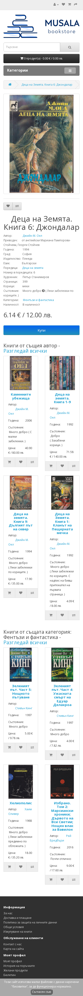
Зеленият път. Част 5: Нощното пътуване (21, 692)
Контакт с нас (12, 944)
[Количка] (69, 4)
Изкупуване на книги (17, 932)
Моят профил (12, 961)
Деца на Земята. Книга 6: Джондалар (46, 85)
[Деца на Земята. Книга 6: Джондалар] (41, 144)
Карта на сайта (13, 949)
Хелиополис (21, 803)
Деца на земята (31, 268)
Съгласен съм (41, 992)
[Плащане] (75, 4)
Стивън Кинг (20, 708)
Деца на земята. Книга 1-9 (62, 398)
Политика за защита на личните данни (30, 922)
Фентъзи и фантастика (38, 300)
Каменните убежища (21, 396)
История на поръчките (19, 966)
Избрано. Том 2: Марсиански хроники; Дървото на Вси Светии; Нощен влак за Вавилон (62, 816)
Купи (41, 330)
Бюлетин (9, 975)
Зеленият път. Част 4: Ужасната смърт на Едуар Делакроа (62, 695)
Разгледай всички (25, 351)
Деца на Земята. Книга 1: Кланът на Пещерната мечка (62, 523)
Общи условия (13, 927)
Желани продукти (15, 970)
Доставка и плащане (17, 918)
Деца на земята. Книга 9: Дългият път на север (21, 521)
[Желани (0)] (63, 4)
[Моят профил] (56, 4)
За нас (7, 913)
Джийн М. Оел (27, 236)
